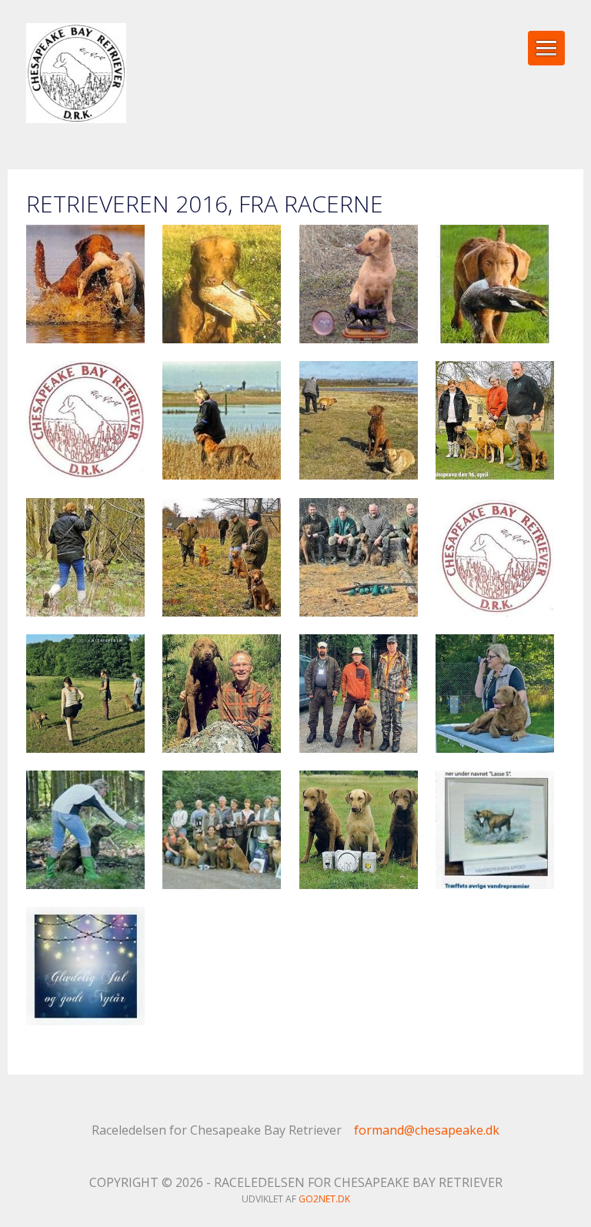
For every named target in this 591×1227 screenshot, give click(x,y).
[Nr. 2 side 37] (358, 284)
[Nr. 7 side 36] (495, 830)
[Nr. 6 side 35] (358, 830)
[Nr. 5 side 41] (85, 693)
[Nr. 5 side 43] (358, 693)
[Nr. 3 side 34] (495, 420)
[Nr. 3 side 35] (85, 557)
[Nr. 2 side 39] (85, 420)
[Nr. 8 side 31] (85, 966)
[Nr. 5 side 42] (221, 693)
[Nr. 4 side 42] (358, 557)
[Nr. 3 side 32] (221, 420)
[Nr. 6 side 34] (221, 830)
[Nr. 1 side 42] (85, 284)
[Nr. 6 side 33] (85, 830)
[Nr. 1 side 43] (221, 284)
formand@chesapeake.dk (426, 1130)
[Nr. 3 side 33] (358, 420)
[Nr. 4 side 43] (495, 557)
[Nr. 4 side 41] (221, 557)
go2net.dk (324, 1198)
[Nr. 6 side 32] (495, 693)
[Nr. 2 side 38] (495, 284)
